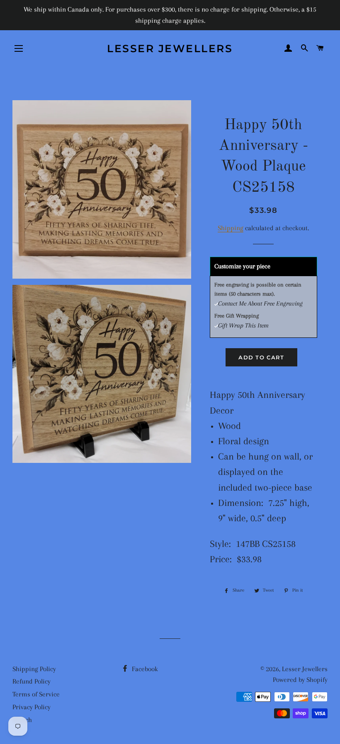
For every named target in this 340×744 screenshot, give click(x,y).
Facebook (144, 669)
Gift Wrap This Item (243, 325)
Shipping (230, 228)
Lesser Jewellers (170, 48)
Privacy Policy (31, 707)
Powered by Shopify (300, 680)
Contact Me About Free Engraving (260, 303)
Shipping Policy (34, 669)
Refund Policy (31, 681)
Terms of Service (36, 694)
